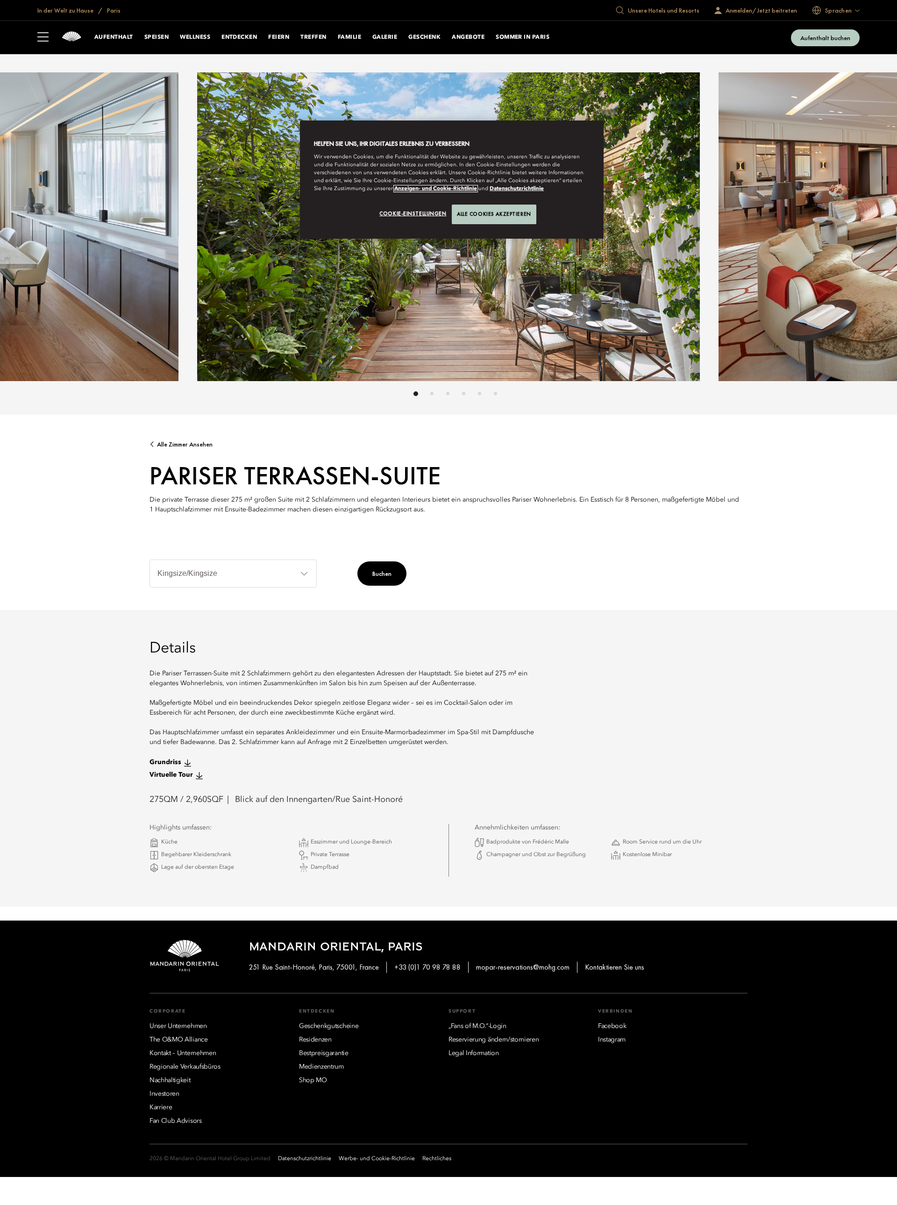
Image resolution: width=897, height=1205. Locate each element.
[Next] (672, 229)
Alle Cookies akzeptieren (494, 214)
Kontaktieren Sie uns (614, 967)
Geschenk (424, 37)
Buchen (382, 573)
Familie (349, 37)
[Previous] (224, 229)
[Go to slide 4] (463, 393)
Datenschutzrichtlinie (517, 188)
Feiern (278, 37)
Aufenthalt (113, 37)
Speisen (156, 37)
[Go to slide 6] (495, 393)
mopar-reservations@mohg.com (523, 967)
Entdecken (239, 37)
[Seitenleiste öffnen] (43, 38)
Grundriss (165, 762)
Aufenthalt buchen (825, 38)
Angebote (468, 37)
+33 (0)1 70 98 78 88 (427, 967)
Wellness (195, 37)
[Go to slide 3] (447, 393)
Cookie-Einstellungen (412, 213)
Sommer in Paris (522, 37)
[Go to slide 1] (415, 393)
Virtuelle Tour (171, 775)
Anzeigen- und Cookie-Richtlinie (435, 188)
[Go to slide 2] (432, 393)
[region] (452, 179)
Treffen (313, 37)
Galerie (384, 37)
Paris (113, 10)
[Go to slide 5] (479, 393)
